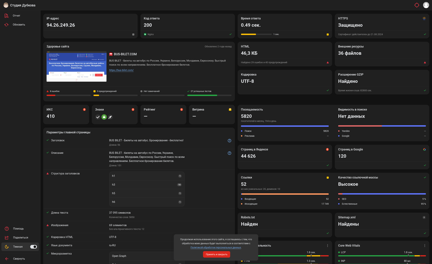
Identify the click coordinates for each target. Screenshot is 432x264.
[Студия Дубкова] (6, 5)
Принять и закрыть (216, 254)
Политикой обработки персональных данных (216, 247)
